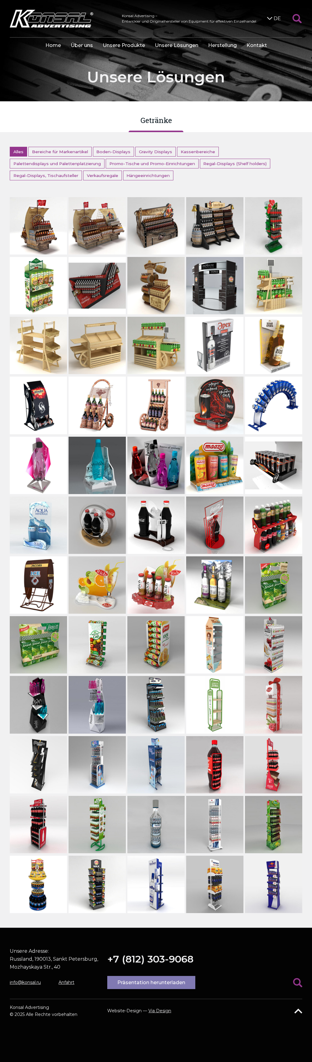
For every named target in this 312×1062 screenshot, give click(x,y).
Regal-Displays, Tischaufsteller (45, 175)
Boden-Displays (113, 151)
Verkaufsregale (102, 175)
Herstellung (222, 45)
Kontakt (256, 45)
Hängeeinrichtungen (148, 175)
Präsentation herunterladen (151, 982)
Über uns (82, 45)
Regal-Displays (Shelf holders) (235, 163)
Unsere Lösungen (176, 45)
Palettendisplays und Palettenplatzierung (57, 163)
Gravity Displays (155, 151)
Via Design (159, 1010)
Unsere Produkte (124, 45)
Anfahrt (66, 982)
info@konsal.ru (25, 982)
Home (53, 45)
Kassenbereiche (198, 151)
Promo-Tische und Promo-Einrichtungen (152, 163)
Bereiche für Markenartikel (60, 151)
